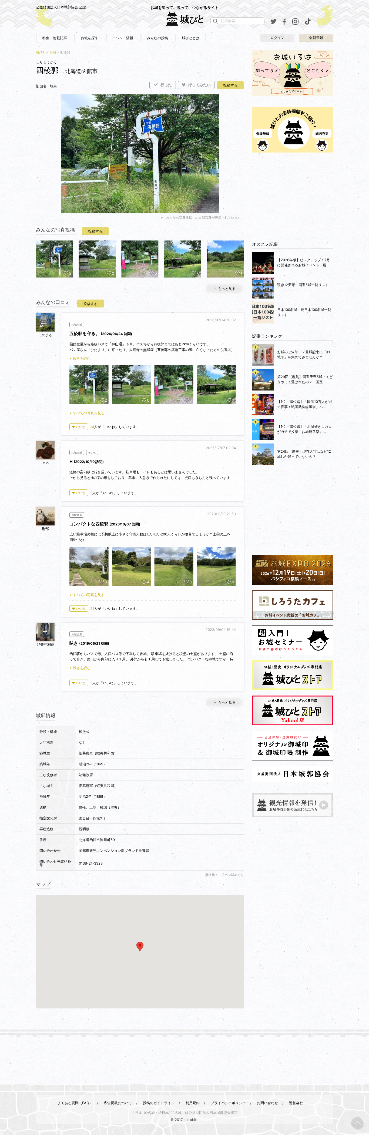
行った (166, 85)
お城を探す (89, 38)
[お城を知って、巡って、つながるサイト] (184, 18)
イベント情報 (122, 38)
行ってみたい (199, 85)
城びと (41, 52)
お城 (53, 52)
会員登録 (316, 38)
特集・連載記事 (54, 38)
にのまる (45, 335)
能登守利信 (45, 644)
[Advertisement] (292, 197)
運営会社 (296, 1103)
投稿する (230, 85)
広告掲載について (118, 1103)
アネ (45, 463)
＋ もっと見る (224, 288)
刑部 (45, 529)
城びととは (190, 38)
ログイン (277, 38)
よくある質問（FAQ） (75, 1103)
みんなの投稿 (157, 38)
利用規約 (193, 1103)
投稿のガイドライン (159, 1103)
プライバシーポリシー (228, 1103)
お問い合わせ (267, 1103)
